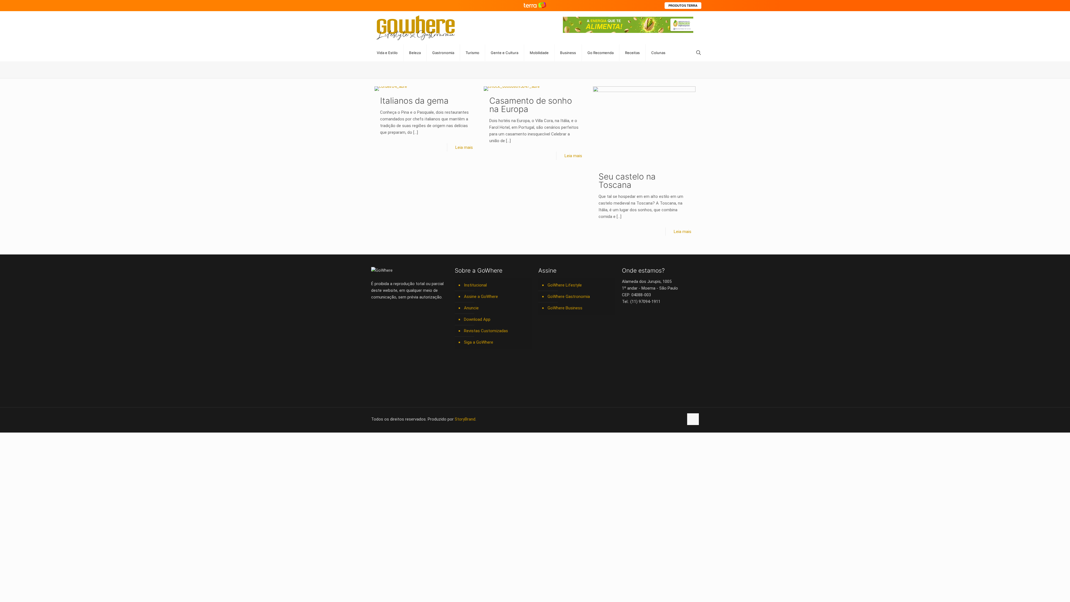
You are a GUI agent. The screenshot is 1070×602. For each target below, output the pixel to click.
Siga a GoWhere (478, 342)
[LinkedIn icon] (656, 419)
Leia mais (464, 147)
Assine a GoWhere (481, 296)
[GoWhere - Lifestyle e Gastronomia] (416, 27)
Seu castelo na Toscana (627, 180)
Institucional (475, 285)
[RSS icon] (674, 419)
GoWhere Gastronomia (569, 296)
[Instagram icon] (662, 419)
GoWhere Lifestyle (565, 285)
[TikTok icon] (679, 419)
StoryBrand (465, 419)
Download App (477, 319)
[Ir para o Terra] (535, 5)
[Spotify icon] (668, 419)
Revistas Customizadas (486, 330)
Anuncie (471, 307)
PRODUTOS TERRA (682, 5)
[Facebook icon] (644, 419)
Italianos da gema (414, 101)
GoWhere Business (565, 307)
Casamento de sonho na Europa (530, 105)
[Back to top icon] (693, 419)
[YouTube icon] (650, 419)
